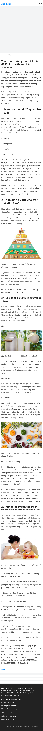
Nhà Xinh (6, 3)
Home (3, 55)
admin (4, 670)
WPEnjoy (35, 726)
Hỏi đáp (9, 55)
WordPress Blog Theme (23, 726)
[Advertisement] (21, 29)
